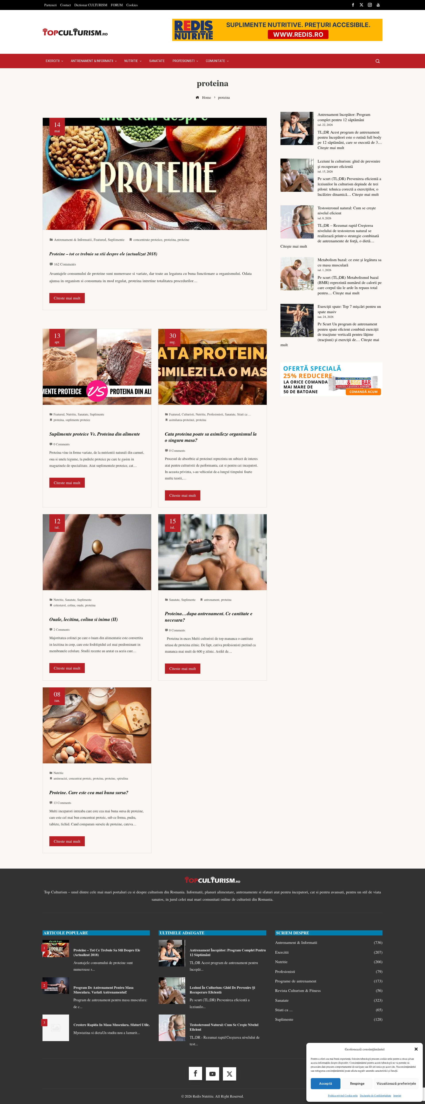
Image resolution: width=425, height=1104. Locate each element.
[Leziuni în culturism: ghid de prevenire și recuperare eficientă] (297, 175)
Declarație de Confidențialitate (375, 1095)
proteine (183, 239)
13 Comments (62, 803)
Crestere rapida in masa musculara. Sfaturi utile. (111, 1024)
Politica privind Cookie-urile (343, 1095)
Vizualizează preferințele (396, 1084)
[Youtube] (212, 1074)
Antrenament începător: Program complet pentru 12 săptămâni (344, 117)
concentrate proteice (147, 239)
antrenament (211, 600)
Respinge (357, 1084)
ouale (80, 605)
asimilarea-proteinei (181, 420)
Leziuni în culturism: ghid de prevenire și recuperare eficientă (349, 163)
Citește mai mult (331, 147)
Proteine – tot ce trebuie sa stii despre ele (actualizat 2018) (103, 254)
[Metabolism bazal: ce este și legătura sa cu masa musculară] (297, 273)
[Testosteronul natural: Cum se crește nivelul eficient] (297, 222)
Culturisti (188, 414)
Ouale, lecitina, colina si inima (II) (83, 619)
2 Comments (62, 629)
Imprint (397, 1095)
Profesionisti (215, 414)
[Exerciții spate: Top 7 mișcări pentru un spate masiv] (297, 320)
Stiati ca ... (244, 414)
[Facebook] (195, 1073)
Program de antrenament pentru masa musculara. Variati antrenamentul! (103, 990)
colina (71, 605)
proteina (170, 239)
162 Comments (65, 264)
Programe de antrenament (328, 981)
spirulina (122, 778)
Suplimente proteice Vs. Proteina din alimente (94, 434)
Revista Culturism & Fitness (328, 990)
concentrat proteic (80, 778)
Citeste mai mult (67, 298)
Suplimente (116, 239)
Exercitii (328, 952)
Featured (100, 239)
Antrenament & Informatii (73, 239)
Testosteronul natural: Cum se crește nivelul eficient (347, 210)
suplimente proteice (78, 420)
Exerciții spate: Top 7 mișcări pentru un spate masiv (349, 309)
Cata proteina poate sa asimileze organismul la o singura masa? (211, 437)
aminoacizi (60, 778)
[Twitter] (229, 1074)
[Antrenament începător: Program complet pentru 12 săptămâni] (297, 128)
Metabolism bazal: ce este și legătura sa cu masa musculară (349, 262)
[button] (416, 1049)
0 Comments (62, 444)
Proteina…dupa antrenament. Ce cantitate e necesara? (209, 616)
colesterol (60, 605)
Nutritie (71, 414)
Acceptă (325, 1084)
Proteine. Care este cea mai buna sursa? (88, 792)
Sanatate (83, 414)
